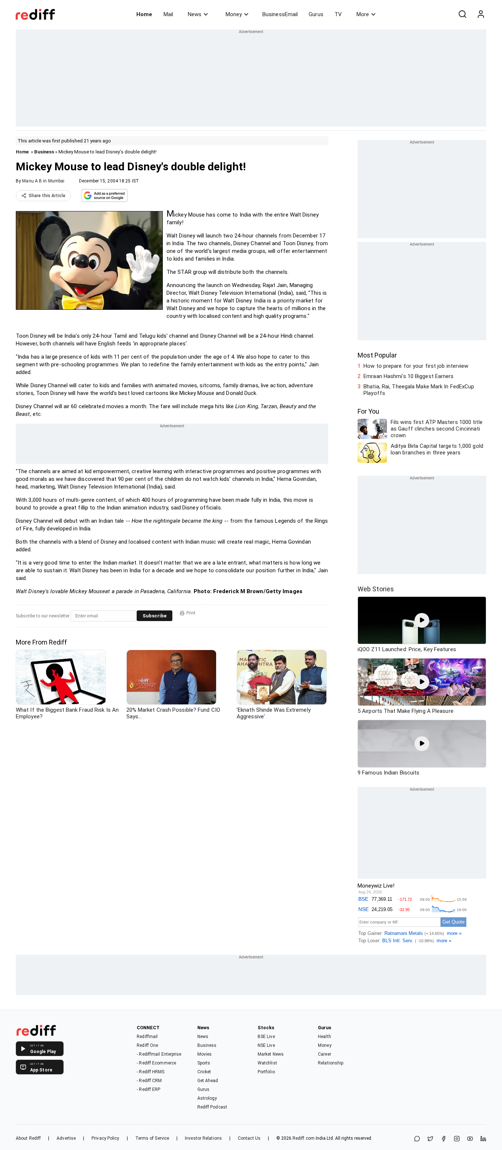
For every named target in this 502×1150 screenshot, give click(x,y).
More (362, 14)
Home (144, 14)
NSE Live (266, 1045)
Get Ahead (207, 1080)
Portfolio (266, 1071)
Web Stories (376, 589)
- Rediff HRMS (150, 1071)
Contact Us (249, 1138)
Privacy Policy (105, 1138)
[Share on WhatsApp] (417, 1139)
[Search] (462, 14)
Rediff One (147, 1045)
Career (324, 1054)
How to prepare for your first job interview (415, 366)
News (194, 14)
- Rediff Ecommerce (156, 1063)
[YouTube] (470, 1139)
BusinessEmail (280, 14)
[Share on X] (430, 1139)
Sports (204, 1063)
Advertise (66, 1138)
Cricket (204, 1071)
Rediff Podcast (212, 1107)
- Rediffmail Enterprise (159, 1054)
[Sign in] (480, 14)
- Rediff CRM (149, 1080)
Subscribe (154, 615)
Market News (271, 1054)
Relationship (330, 1063)
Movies (204, 1054)
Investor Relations (203, 1138)
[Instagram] (457, 1139)
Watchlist (267, 1063)
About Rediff (28, 1138)
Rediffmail (147, 1036)
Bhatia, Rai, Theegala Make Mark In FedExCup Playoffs (418, 389)
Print (191, 613)
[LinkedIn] (483, 1139)
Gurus (316, 14)
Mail (168, 14)
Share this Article (47, 195)
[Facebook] (444, 1139)
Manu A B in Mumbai (43, 181)
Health (324, 1036)
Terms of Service (152, 1138)
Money (234, 14)
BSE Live (266, 1036)
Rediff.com (304, 1138)
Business (44, 152)
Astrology (207, 1098)
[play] (422, 620)
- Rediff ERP (148, 1089)
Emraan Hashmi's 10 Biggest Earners (408, 376)
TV (338, 14)
